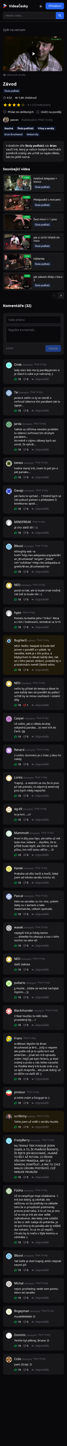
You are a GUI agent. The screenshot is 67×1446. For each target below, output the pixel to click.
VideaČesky (18, 6)
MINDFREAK (22, 522)
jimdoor (19, 1092)
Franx (18, 1038)
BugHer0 (20, 640)
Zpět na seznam (14, 30)
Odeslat (53, 348)
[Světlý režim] (40, 6)
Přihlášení (55, 6)
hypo (17, 613)
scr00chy (20, 1116)
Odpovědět (42, 379)
